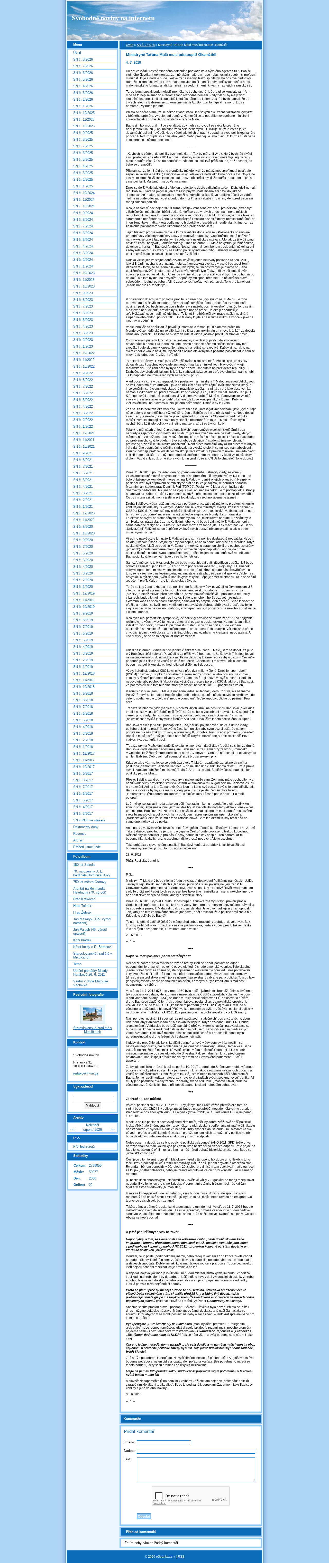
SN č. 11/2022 (83, 360)
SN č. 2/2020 (83, 580)
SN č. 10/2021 (84, 446)
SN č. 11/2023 (83, 280)
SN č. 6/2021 (83, 473)
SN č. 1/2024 (83, 266)
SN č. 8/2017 (83, 780)
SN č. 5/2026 (83, 79)
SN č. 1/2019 (83, 667)
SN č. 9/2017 (83, 773)
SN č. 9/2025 (83, 133)
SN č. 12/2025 (84, 113)
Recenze (79, 834)
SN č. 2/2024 (83, 260)
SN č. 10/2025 (84, 126)
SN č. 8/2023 (83, 300)
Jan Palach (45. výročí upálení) (90, 931)
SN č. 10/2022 (84, 366)
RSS (181, 1556)
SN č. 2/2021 (83, 500)
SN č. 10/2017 (84, 767)
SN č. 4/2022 (83, 406)
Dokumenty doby (85, 827)
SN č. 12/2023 (84, 273)
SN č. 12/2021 (84, 433)
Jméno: (129, 1442)
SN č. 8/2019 (83, 620)
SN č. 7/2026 (83, 66)
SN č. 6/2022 (83, 393)
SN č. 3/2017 (83, 814)
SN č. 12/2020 (84, 513)
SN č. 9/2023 (83, 293)
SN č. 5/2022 (83, 400)
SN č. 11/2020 (83, 520)
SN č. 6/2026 (83, 73)
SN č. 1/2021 (83, 507)
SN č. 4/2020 (83, 567)
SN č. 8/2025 (83, 139)
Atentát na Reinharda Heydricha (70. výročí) (89, 890)
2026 (98, 1130)
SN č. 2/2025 (83, 179)
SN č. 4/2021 (83, 486)
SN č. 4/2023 (83, 326)
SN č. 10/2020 (84, 533)
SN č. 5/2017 (83, 800)
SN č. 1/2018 (83, 747)
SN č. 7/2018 (146, 44)
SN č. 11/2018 (83, 680)
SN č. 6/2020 (83, 553)
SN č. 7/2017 (83, 787)
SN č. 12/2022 (84, 353)
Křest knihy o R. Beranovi (92, 947)
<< (72, 1130)
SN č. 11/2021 (83, 440)
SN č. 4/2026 (83, 86)
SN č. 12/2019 (84, 593)
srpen (87, 1130)
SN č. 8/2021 (83, 460)
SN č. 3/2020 (83, 573)
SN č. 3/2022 (83, 413)
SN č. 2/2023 (83, 340)
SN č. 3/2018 (83, 733)
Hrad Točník (82, 906)
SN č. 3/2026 (83, 93)
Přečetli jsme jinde (87, 847)
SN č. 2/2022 (83, 420)
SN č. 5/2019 (83, 640)
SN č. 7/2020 (83, 547)
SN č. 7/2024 (83, 226)
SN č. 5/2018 (83, 720)
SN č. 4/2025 (83, 166)
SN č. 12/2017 (84, 753)
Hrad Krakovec (84, 899)
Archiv (78, 840)
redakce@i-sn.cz (85, 1073)
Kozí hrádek (82, 940)
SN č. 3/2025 (83, 173)
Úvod (129, 44)
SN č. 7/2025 (83, 146)
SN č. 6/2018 (83, 713)
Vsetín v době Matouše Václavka (90, 983)
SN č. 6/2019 (83, 633)
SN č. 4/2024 (83, 246)
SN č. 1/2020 (83, 587)
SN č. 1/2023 (83, 346)
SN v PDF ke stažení (89, 820)
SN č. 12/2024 (84, 193)
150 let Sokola (84, 865)
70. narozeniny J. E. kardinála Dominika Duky (91, 873)
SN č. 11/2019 (83, 600)
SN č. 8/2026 (83, 59)
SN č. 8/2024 (83, 220)
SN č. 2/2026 (83, 99)
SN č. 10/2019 (84, 607)
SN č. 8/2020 (83, 527)
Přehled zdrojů (84, 1146)
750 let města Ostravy (89, 882)
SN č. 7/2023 (83, 306)
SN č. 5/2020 (83, 560)
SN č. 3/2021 (83, 493)
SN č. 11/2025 (83, 119)
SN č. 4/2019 (83, 647)
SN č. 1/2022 (83, 426)
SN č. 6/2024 (83, 233)
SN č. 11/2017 (83, 760)
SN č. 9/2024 (83, 213)
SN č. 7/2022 (83, 386)
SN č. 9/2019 (83, 613)
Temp (77, 964)
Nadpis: (129, 1451)
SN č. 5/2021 (83, 480)
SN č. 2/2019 (83, 660)
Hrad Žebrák (82, 912)
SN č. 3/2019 (83, 653)
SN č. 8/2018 (83, 700)
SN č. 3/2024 (83, 253)
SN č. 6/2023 (83, 313)
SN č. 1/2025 (83, 186)
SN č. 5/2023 (83, 320)
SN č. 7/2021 (83, 466)
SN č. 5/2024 (83, 240)
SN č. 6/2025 (83, 153)
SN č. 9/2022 (83, 373)
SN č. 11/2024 (83, 200)
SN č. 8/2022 (83, 380)
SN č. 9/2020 (83, 540)
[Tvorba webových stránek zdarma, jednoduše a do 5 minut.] (174, 1557)
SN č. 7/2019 (83, 627)
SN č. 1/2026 (83, 106)
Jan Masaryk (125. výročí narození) (92, 921)
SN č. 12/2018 (84, 673)
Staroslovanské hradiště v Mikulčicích (92, 955)
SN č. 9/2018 (83, 693)
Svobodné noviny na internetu (113, 18)
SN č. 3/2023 (83, 333)
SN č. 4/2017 (83, 807)
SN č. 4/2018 (83, 727)
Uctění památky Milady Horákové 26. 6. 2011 (90, 972)
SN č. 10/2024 (84, 206)
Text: (127, 1459)
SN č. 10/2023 (84, 286)
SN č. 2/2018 (83, 740)
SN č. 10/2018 (84, 687)
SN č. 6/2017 (83, 793)
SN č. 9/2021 (83, 453)
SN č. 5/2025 (83, 159)
